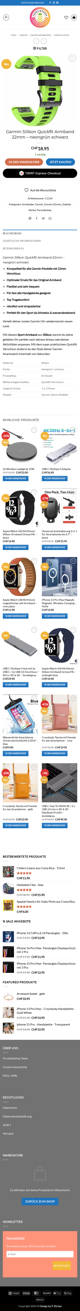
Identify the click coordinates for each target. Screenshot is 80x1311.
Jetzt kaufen (60, 162)
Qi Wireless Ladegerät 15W (18, 469)
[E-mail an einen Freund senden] (50, 219)
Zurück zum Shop (40, 1201)
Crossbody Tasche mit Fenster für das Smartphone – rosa (59, 739)
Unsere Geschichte (15, 1067)
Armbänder (28, 204)
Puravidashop (44, 210)
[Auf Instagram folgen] (54, 2)
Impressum (10, 1107)
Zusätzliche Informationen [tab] (22, 240)
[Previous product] (44, 41)
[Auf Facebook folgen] (50, 2)
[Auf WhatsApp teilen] (30, 219)
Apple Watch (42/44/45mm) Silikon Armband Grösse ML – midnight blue (59, 672)
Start (14, 35)
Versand (8, 1133)
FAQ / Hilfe (10, 1075)
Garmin (23, 35)
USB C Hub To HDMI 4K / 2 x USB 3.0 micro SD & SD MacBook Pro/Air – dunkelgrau (58, 811)
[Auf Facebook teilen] (36, 219)
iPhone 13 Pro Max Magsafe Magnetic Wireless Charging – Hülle (59, 603)
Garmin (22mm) (61, 35)
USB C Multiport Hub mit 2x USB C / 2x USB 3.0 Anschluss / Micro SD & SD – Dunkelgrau (20, 672)
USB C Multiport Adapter (56, 469)
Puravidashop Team (15, 1058)
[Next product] (36, 41)
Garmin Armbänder (40, 35)
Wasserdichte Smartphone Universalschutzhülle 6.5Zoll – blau (20, 740)
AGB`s (7, 1125)
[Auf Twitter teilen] (43, 219)
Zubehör (66, 204)
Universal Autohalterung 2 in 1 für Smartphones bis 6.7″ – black (59, 534)
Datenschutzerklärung (17, 1116)
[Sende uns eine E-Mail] (57, 2)
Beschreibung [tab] (12, 233)
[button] (6, 17)
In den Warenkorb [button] (15, 478)
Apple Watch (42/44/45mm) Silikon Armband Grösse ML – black (20, 534)
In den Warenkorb (24, 162)
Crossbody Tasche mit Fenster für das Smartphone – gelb (20, 808)
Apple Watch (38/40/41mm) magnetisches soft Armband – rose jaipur (20, 603)
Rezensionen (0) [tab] (13, 248)
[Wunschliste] (66, 17)
